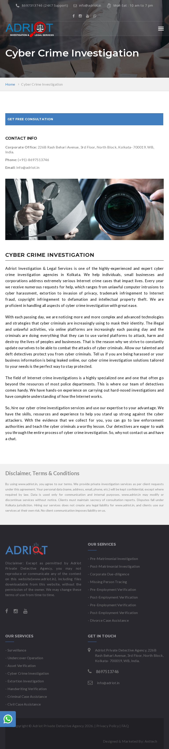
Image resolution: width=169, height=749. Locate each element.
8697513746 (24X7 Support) (45, 5)
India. (135, 661)
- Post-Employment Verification (113, 597)
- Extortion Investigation (24, 681)
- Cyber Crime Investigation (27, 673)
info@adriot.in (90, 5)
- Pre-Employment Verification (112, 589)
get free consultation (30, 119)
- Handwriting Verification (26, 689)
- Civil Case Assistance (23, 704)
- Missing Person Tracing (107, 582)
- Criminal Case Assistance (26, 696)
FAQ (125, 726)
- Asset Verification (20, 665)
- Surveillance (15, 650)
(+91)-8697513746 (33, 160)
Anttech (151, 741)
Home (10, 84)
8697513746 (107, 671)
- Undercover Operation (24, 658)
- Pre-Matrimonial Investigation (113, 558)
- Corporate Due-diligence (108, 574)
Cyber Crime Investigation (42, 84)
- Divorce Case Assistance (108, 620)
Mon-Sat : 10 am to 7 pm (133, 5)
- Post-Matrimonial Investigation (114, 566)
